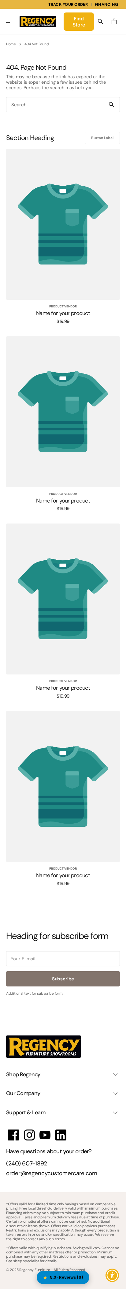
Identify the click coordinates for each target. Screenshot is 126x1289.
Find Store (78, 22)
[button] (13, 21)
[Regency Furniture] (38, 21)
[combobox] (55, 105)
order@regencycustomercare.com (51, 1173)
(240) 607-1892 (26, 1163)
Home (11, 44)
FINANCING (106, 4)
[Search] (112, 104)
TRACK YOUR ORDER (68, 4)
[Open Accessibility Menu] (112, 1275)
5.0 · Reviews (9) (66, 1277)
